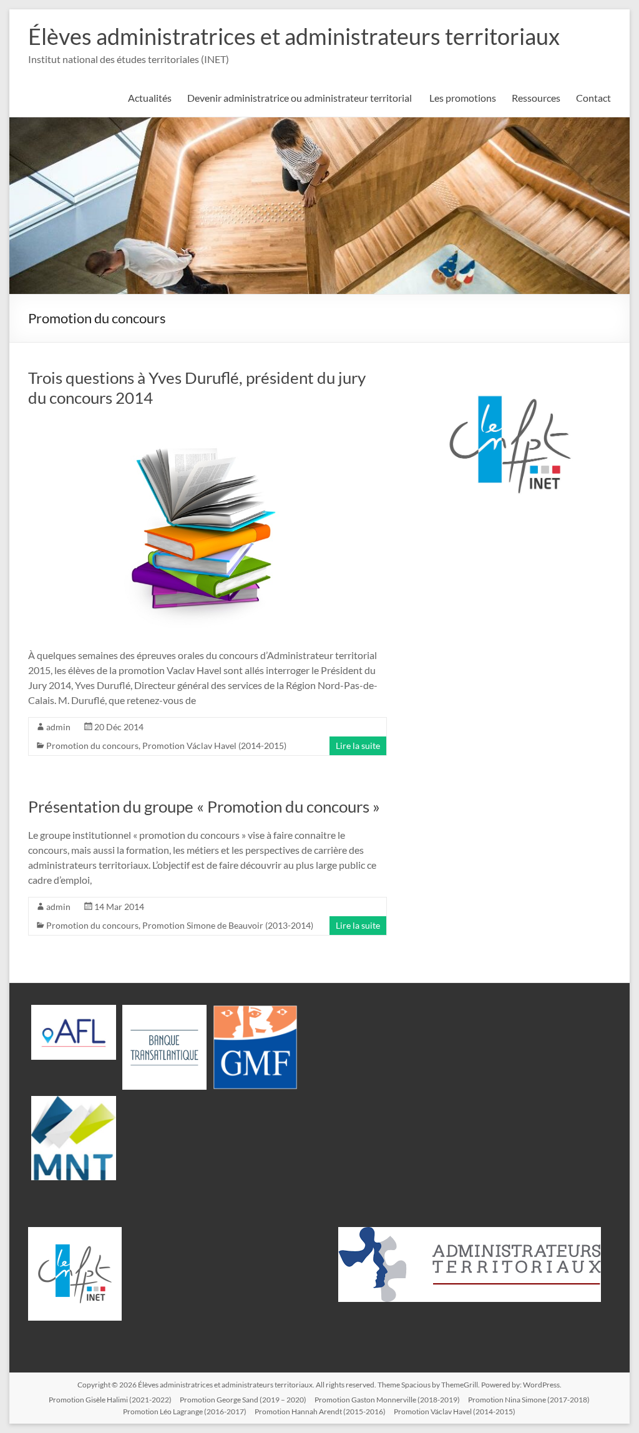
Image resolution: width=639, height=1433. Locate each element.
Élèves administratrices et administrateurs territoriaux (294, 36)
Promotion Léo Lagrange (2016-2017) (184, 1411)
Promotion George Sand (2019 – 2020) (243, 1399)
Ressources (536, 98)
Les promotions (462, 98)
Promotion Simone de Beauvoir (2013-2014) (227, 925)
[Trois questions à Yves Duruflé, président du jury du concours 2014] (207, 425)
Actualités (150, 98)
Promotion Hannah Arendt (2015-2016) (320, 1411)
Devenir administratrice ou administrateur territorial (300, 98)
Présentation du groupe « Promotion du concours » (204, 806)
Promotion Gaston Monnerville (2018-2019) (387, 1399)
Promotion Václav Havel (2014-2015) (214, 745)
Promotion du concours (92, 745)
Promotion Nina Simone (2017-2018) (529, 1399)
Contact (593, 98)
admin (58, 726)
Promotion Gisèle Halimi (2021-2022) (110, 1399)
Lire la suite (358, 745)
